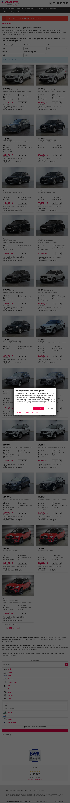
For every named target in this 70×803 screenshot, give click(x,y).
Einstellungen (50, 408)
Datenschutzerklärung (22, 412)
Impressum (34, 412)
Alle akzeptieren (38, 408)
